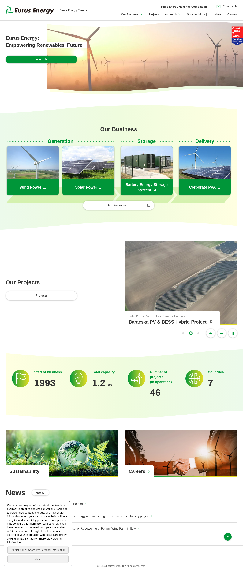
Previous (210, 333)
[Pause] (232, 333)
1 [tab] (183, 333)
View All (40, 492)
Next (221, 333)
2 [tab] (191, 333)
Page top (228, 537)
